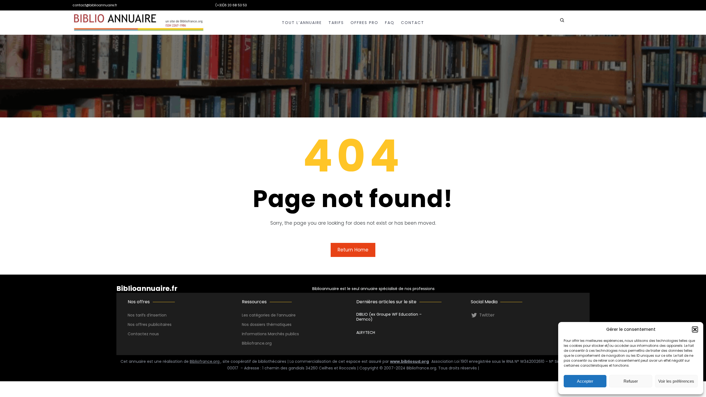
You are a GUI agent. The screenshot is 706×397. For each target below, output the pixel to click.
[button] (695, 329)
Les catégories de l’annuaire (269, 315)
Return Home (353, 249)
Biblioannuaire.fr (146, 288)
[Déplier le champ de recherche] (562, 22)
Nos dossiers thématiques (267, 324)
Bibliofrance (253, 343)
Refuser (631, 381)
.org (268, 343)
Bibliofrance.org (205, 361)
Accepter (585, 381)
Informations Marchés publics (270, 334)
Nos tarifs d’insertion (147, 315)
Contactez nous (143, 334)
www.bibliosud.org (409, 361)
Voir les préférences (676, 381)
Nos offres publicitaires (150, 324)
